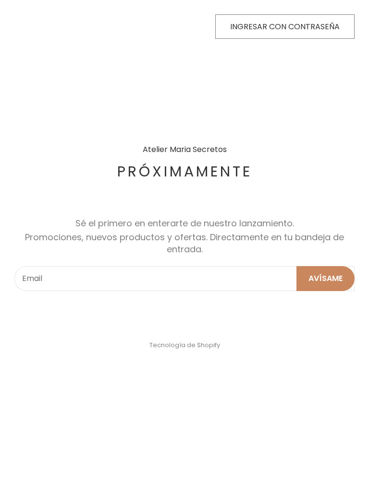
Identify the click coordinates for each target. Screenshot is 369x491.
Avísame (325, 278)
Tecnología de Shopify (184, 345)
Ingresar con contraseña (285, 26)
